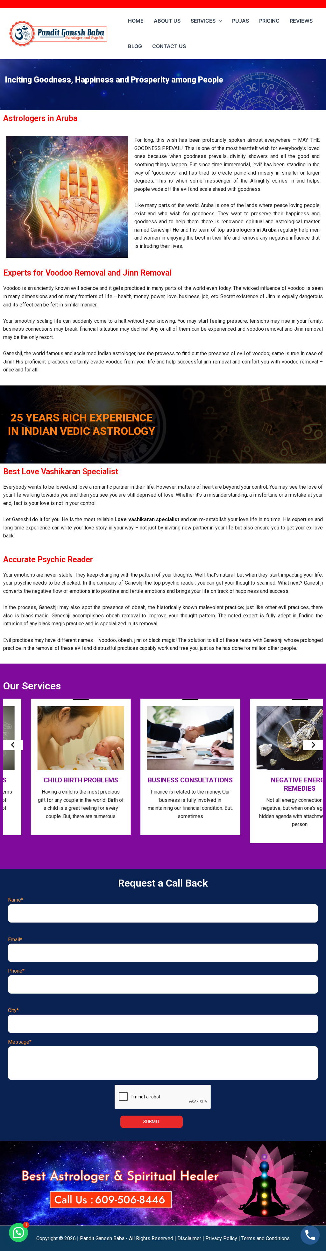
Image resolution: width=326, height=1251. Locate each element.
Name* (15, 900)
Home (136, 21)
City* (13, 1010)
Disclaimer (189, 1238)
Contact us (169, 46)
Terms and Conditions (265, 1238)
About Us (167, 21)
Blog (135, 46)
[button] (18, 1232)
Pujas (240, 21)
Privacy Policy (221, 1238)
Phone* (16, 971)
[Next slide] (313, 745)
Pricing (269, 21)
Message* (20, 1042)
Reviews (301, 21)
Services (203, 21)
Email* (15, 940)
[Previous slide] (13, 745)
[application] (219, 20)
